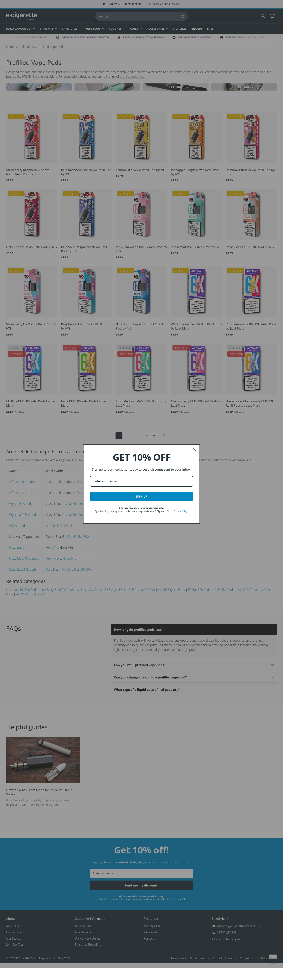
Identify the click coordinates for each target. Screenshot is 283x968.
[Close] (194, 449)
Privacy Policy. (181, 511)
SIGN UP (142, 496)
